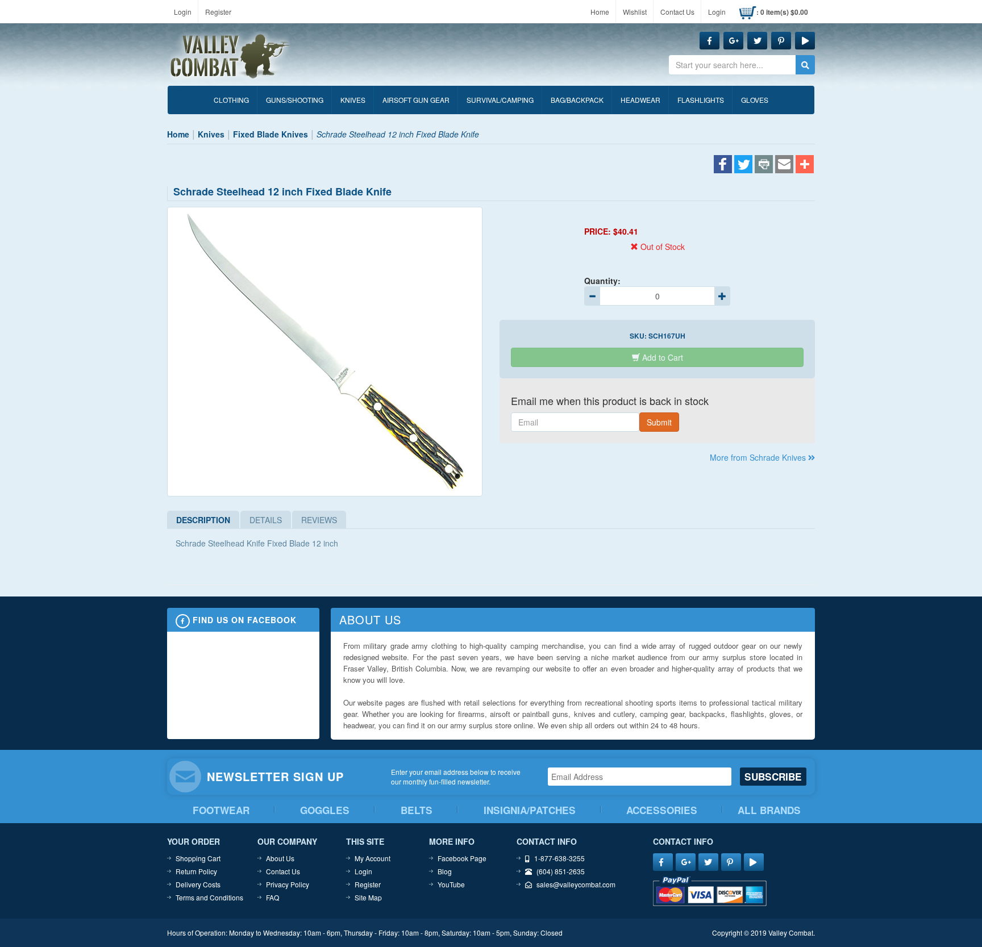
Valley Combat (230, 56)
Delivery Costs (198, 884)
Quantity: (602, 280)
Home (599, 11)
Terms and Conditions (209, 897)
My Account (372, 858)
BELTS (416, 810)
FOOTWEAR (221, 810)
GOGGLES (324, 810)
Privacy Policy (287, 884)
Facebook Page (462, 858)
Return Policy (196, 871)
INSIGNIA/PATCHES (530, 810)
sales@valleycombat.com (575, 884)
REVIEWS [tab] (319, 519)
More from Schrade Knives (759, 457)
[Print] (764, 165)
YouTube (451, 884)
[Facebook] (723, 165)
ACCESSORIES (661, 810)
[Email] (784, 165)
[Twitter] (743, 165)
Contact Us (677, 11)
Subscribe (773, 776)
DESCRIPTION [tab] (203, 519)
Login (183, 11)
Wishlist (635, 11)
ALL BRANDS (769, 810)
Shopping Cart (198, 858)
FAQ (272, 897)
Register (218, 11)
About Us (280, 858)
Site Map (368, 897)
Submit (659, 422)
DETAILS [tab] (265, 519)
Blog (445, 871)
